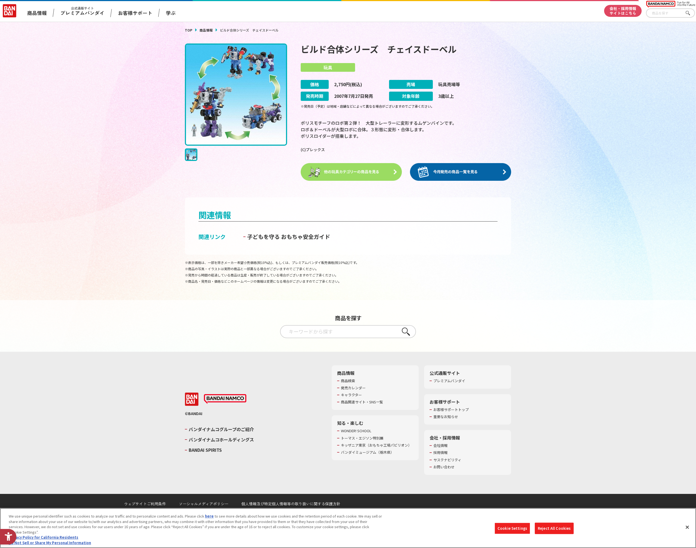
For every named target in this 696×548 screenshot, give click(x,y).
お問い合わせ (444, 467)
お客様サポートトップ (451, 409)
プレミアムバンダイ (449, 380)
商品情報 (206, 30)
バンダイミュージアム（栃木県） (367, 452)
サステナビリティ (447, 459)
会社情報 (440, 445)
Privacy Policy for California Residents (43, 537)
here (209, 516)
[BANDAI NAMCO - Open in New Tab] (225, 399)
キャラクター (351, 395)
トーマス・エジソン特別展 (362, 438)
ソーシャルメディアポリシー (203, 503)
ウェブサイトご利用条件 (145, 503)
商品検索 (348, 380)
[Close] (687, 527)
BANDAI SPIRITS (205, 450)
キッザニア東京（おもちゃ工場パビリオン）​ (376, 445)
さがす (690, 13)
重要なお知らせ (445, 416)
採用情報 (440, 452)
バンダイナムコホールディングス (221, 440)
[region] (348, 528)
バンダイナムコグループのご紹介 (221, 429)
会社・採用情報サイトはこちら (623, 11)
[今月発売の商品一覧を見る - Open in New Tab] (460, 172)
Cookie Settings (512, 528)
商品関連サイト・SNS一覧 (362, 402)
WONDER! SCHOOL (356, 430)
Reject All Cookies (554, 528)
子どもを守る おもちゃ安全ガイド (288, 237)
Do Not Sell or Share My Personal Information (50, 542)
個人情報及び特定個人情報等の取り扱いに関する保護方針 (290, 503)
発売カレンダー (353, 387)
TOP (188, 30)
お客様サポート (135, 12)
